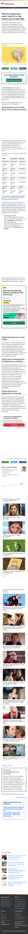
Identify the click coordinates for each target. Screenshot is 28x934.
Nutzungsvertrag (19, 919)
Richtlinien (4, 919)
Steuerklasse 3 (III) (20, 903)
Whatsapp (5, 68)
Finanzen (4, 45)
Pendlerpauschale (6, 905)
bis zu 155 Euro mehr (13, 149)
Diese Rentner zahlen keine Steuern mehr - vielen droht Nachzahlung (11, 814)
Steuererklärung (5, 901)
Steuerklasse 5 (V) (20, 906)
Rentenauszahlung (19, 794)
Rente (21, 149)
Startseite (4, 765)
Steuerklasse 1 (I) (19, 899)
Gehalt (3, 347)
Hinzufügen (14, 425)
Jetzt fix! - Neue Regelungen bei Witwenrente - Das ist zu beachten (17, 883)
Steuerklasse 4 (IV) (20, 905)
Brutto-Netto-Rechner (14, 80)
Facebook (23, 68)
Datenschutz (18, 915)
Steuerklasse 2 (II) (20, 901)
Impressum (18, 913)
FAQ (2, 913)
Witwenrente (13, 204)
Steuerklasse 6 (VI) (20, 908)
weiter (14, 323)
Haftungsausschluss (20, 917)
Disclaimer (22, 320)
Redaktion (4, 917)
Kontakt (3, 915)
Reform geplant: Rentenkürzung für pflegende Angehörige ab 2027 (16, 870)
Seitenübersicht (5, 920)
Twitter (14, 68)
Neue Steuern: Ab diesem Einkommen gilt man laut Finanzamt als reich (15, 877)
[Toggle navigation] (25, 4)
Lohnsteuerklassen (6, 903)
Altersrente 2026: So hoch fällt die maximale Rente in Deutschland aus (13, 808)
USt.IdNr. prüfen (5, 906)
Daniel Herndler (19, 43)
